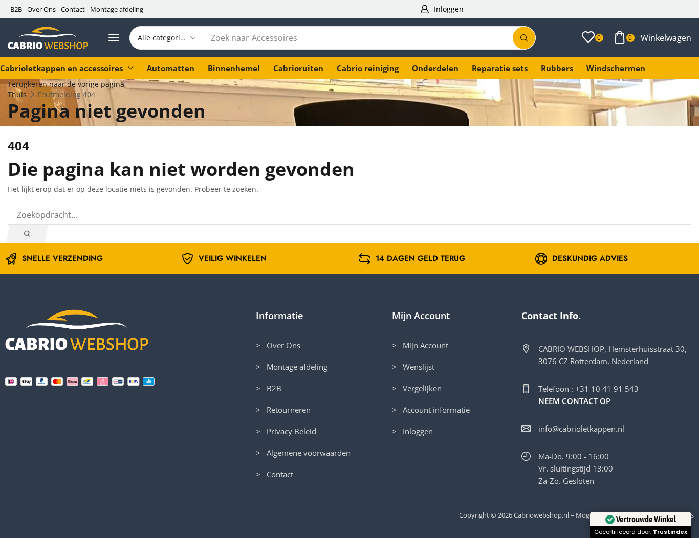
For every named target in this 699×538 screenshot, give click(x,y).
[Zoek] (524, 38)
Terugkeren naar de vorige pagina (66, 84)
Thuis (17, 94)
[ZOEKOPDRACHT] (27, 234)
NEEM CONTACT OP (574, 401)
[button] (442, 9)
